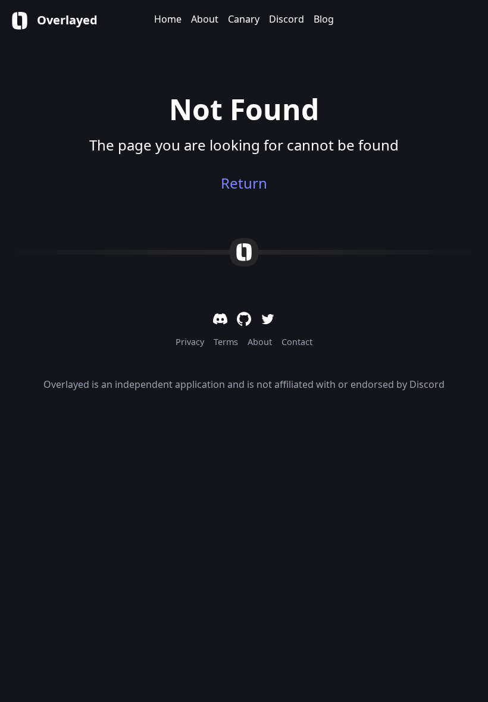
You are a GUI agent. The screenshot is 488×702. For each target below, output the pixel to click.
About (204, 19)
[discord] (220, 319)
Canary (243, 19)
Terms (226, 341)
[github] (244, 319)
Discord (286, 19)
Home (168, 19)
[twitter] (268, 319)
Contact (296, 341)
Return (244, 183)
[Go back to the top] (244, 252)
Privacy (190, 341)
